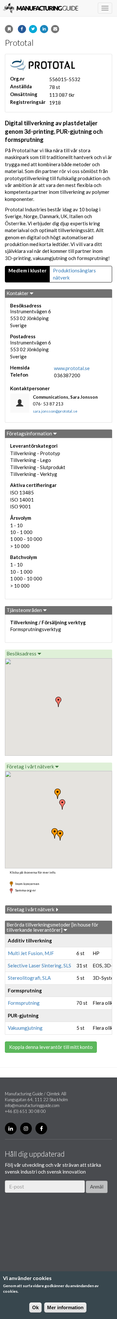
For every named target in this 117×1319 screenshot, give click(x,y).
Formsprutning (24, 1003)
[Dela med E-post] (55, 29)
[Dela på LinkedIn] (44, 29)
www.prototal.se (72, 368)
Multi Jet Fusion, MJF (31, 953)
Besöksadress (21, 653)
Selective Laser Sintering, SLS (39, 965)
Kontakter (18, 293)
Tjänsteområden (24, 610)
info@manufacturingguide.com (32, 1105)
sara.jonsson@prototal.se (55, 411)
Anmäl (96, 1186)
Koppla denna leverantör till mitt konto (51, 1047)
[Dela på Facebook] (22, 29)
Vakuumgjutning (25, 1028)
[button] (62, 804)
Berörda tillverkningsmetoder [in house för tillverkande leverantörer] (52, 927)
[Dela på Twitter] (33, 29)
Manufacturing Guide (40, 8)
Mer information (65, 1307)
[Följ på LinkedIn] (11, 1128)
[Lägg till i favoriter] (9, 29)
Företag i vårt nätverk (30, 766)
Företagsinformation (29, 433)
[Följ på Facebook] (41, 1128)
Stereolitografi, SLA (29, 978)
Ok (35, 1307)
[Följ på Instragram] (26, 1128)
